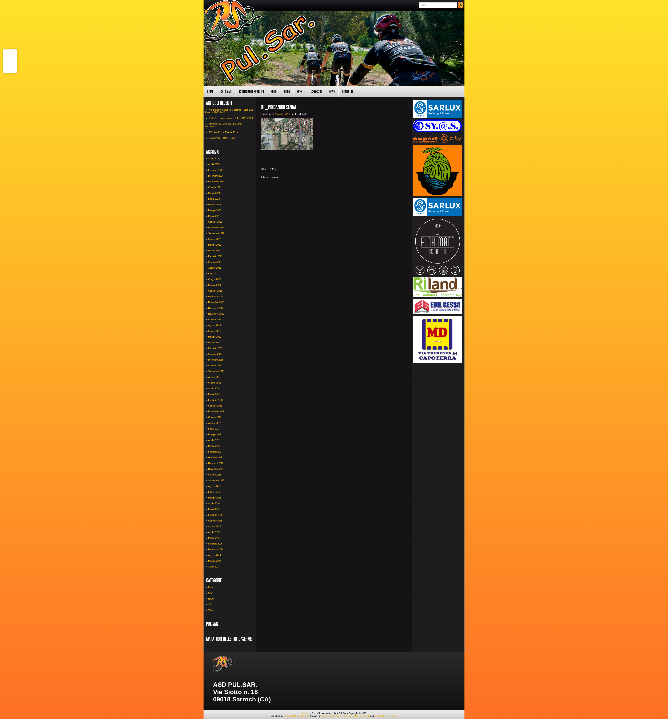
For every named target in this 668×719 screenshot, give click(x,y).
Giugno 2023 (214, 204)
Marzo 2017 (214, 446)
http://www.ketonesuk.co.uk (355, 716)
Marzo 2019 (214, 342)
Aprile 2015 (214, 532)
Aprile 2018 (214, 388)
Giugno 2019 (214, 331)
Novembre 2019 (216, 313)
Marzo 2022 (214, 250)
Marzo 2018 (214, 394)
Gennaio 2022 (215, 262)
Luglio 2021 (214, 273)
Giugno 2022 (214, 239)
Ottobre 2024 (214, 187)
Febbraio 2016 (215, 515)
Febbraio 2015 (215, 543)
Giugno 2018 (214, 382)
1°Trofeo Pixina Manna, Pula (223, 132)
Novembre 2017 (216, 411)
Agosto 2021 (214, 267)
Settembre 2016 (216, 480)
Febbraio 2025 (215, 170)
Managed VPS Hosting (386, 716)
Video (287, 91)
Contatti (347, 91)
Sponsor (316, 91)
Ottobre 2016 (214, 474)
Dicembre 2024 (215, 176)
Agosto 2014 (214, 555)
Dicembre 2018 (215, 359)
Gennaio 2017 (215, 457)
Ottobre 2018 (214, 365)
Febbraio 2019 (215, 348)
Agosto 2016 (214, 486)
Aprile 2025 (214, 164)
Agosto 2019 (214, 325)
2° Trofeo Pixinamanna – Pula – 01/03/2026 (231, 118)
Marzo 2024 (214, 193)
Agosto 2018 (214, 377)
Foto (274, 91)
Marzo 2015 (214, 538)
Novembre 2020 (216, 302)
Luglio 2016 (214, 492)
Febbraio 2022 (215, 256)
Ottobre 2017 (214, 417)
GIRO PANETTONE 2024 (222, 138)
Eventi (300, 91)
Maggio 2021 (214, 285)
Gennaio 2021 (215, 290)
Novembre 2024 (216, 181)
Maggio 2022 (214, 244)
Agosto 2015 (214, 526)
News (332, 91)
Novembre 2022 (216, 227)
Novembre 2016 (216, 469)
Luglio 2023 (214, 199)
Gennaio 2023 (215, 222)
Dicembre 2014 (215, 549)
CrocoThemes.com (330, 716)
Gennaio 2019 (215, 354)
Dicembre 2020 (215, 296)
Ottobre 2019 (214, 319)
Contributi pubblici (251, 91)
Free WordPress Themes (296, 716)
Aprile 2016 (214, 503)
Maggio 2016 (214, 497)
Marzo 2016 (214, 509)
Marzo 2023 (214, 216)
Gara (210, 593)
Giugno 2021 (214, 279)
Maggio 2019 (214, 336)
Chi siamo (226, 91)
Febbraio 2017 (215, 451)
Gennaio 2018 (215, 405)
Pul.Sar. (306, 713)
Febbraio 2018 (215, 400)
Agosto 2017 (214, 423)
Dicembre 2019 (215, 308)
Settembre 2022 (216, 233)
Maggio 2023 (214, 210)
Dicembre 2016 (215, 463)
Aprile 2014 (214, 566)
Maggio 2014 (214, 561)
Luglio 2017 (214, 428)
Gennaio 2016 (215, 520)
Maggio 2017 (214, 434)
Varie (210, 604)
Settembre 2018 (216, 371)
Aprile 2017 (214, 440)
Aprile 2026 (214, 158)
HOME (210, 91)
